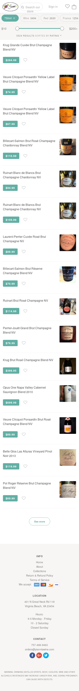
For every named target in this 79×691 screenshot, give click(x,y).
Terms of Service (39, 580)
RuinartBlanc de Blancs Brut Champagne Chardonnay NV (22, 175)
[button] (32, 654)
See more (39, 521)
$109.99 (11, 220)
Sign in (53, 6)
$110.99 (11, 156)
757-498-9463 (39, 645)
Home (39, 562)
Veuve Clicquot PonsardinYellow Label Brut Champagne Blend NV (29, 79)
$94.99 (10, 188)
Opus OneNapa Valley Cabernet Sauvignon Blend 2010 (24, 389)
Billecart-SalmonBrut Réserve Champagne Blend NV (22, 270)
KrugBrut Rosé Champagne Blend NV (28, 360)
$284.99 (11, 60)
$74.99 (10, 92)
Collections (39, 571)
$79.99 (10, 343)
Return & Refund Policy (39, 575)
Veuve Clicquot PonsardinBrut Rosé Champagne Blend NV (27, 421)
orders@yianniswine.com (39, 649)
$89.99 (10, 251)
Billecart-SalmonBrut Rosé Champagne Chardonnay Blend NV (29, 143)
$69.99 (10, 498)
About (39, 566)
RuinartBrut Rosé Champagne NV (25, 300)
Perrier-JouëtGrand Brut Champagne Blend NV (27, 330)
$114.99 (11, 311)
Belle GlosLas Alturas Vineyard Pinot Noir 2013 (27, 453)
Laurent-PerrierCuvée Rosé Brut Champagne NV (24, 238)
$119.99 (11, 466)
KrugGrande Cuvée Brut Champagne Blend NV (27, 47)
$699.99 (11, 402)
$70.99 (10, 283)
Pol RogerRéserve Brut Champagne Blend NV (27, 485)
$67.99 (10, 124)
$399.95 (11, 370)
